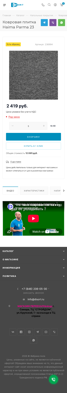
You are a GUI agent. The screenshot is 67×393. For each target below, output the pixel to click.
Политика (9, 276)
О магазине (10, 259)
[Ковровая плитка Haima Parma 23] (33, 75)
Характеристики (34, 190)
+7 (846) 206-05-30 (34, 288)
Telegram (44, 22)
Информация (11, 267)
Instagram (29, 331)
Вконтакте (12, 331)
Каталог (8, 251)
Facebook (21, 331)
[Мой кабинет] (55, 5)
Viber (52, 22)
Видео (10, 190)
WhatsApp (61, 22)
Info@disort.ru (36, 299)
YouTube (45, 331)
